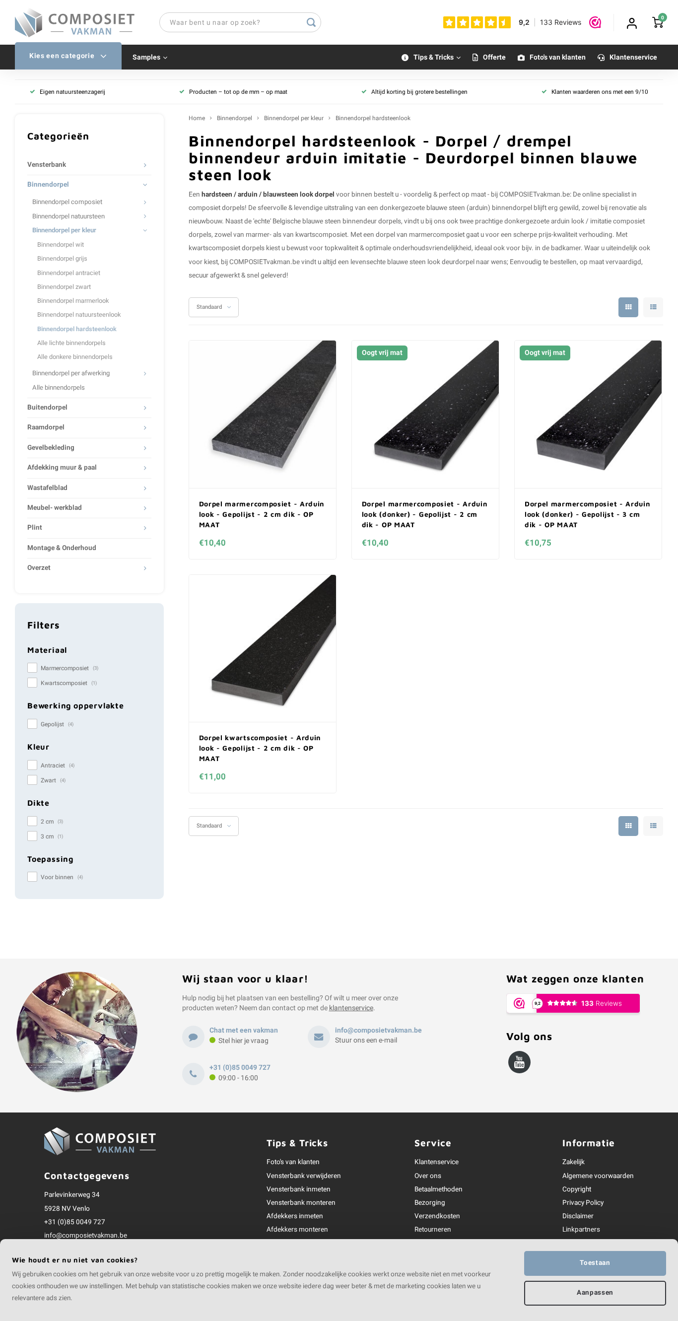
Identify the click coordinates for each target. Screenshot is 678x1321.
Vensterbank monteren (301, 1203)
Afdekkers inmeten (295, 1216)
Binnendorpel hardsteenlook (77, 329)
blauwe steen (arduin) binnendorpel (479, 208)
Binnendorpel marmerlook (73, 300)
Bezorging (429, 1203)
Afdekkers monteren (297, 1230)
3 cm (52, 836)
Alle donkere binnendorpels (75, 356)
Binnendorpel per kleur (64, 230)
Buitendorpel (47, 408)
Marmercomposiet (69, 668)
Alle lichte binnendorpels (71, 343)
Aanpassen (595, 1293)
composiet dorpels (217, 208)
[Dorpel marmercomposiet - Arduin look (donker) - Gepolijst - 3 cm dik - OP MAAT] (588, 414)
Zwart (53, 780)
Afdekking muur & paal (62, 468)
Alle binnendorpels (58, 388)
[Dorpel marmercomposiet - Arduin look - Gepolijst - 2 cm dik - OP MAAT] (263, 414)
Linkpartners (581, 1230)
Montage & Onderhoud (61, 548)
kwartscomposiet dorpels (227, 248)
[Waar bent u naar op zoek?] (311, 22)
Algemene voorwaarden (598, 1176)
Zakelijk (573, 1162)
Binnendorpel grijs (62, 258)
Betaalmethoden (438, 1189)
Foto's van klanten (558, 57)
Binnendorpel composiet (67, 202)
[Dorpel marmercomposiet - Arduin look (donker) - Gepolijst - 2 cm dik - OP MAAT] (425, 414)
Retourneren (432, 1230)
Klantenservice (633, 57)
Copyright (576, 1189)
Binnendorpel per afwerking (71, 373)
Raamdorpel (46, 427)
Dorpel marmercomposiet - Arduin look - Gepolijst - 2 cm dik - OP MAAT (262, 514)
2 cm (52, 821)
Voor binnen (62, 877)
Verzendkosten (437, 1216)
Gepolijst (57, 724)
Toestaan (595, 1263)
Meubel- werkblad (54, 508)
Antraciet (57, 765)
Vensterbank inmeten (299, 1189)
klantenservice (351, 1008)
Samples (146, 57)
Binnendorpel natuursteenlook (79, 314)
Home (197, 118)
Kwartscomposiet (69, 683)
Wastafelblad (47, 488)
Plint (34, 528)
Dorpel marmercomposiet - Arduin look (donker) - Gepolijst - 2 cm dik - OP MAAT (425, 514)
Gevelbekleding (50, 448)
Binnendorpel (48, 185)
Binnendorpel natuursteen (68, 216)
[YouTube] (519, 1062)
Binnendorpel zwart (64, 286)
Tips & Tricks (433, 57)
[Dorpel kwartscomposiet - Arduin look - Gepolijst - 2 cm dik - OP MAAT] (263, 649)
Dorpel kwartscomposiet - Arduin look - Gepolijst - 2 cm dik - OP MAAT (260, 748)
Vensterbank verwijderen (304, 1176)
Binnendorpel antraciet (68, 273)
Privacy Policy (583, 1203)
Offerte (494, 57)
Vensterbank (46, 165)
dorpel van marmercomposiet (420, 235)
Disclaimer (578, 1216)
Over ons (427, 1176)
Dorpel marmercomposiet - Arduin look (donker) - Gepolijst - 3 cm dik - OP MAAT (588, 514)
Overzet (39, 568)
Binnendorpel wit (60, 244)
